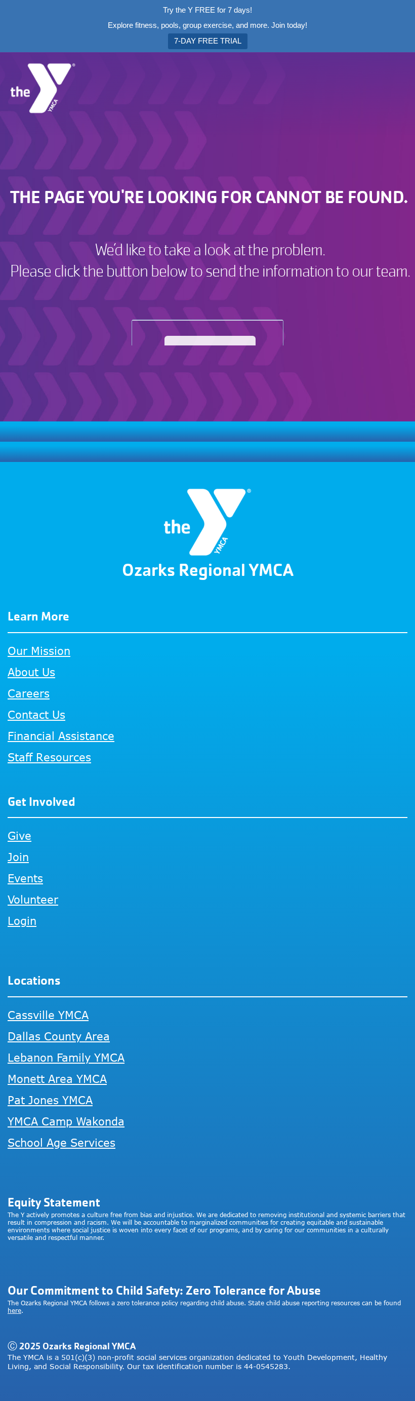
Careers (29, 693)
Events (25, 878)
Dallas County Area (59, 1036)
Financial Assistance (61, 735)
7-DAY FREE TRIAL (207, 40)
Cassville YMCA (48, 1014)
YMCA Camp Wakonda (66, 1121)
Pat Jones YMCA (50, 1100)
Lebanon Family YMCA (66, 1057)
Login (22, 920)
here (14, 1310)
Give (19, 835)
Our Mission (39, 650)
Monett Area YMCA (57, 1078)
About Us (31, 672)
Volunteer (33, 899)
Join (18, 856)
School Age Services (61, 1142)
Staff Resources (49, 757)
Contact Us (36, 714)
